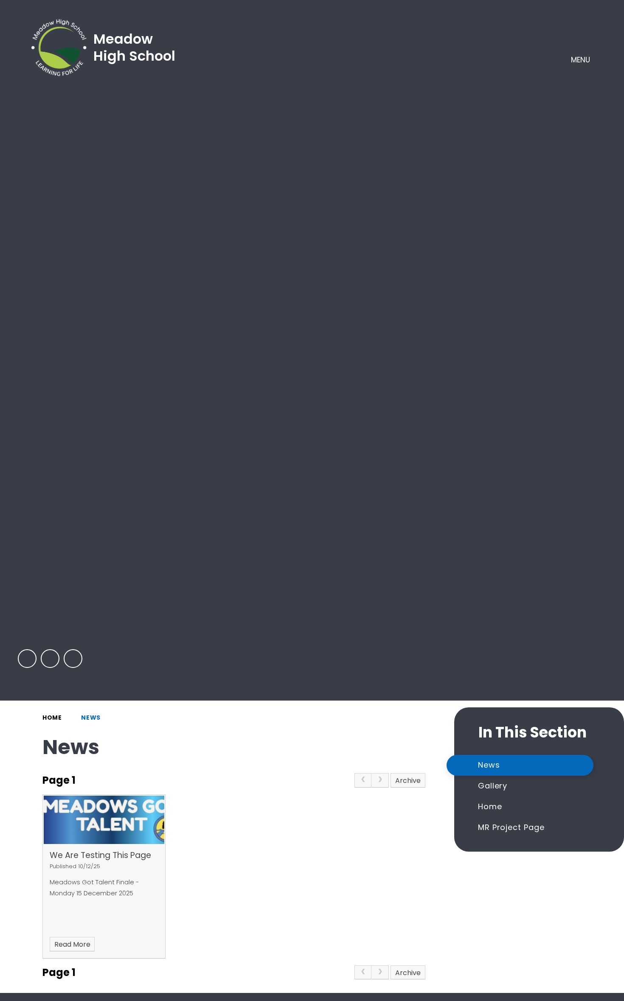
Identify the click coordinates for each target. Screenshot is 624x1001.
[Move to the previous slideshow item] (27, 658)
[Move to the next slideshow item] (50, 658)
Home (52, 717)
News (91, 717)
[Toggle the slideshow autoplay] (73, 658)
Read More (72, 944)
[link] (362, 780)
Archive (408, 780)
